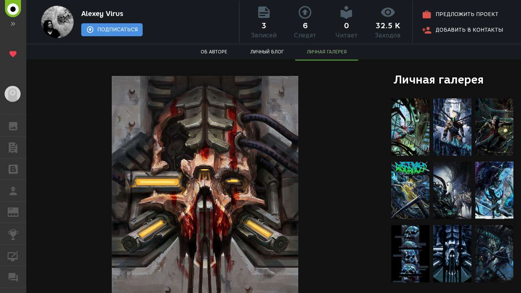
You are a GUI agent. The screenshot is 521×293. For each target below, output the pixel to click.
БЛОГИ (13, 169)
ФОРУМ (13, 277)
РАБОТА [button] (13, 190)
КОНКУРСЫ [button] (13, 234)
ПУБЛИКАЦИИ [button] (13, 147)
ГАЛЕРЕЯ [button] (13, 125)
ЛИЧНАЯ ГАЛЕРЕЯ (327, 52)
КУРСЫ (13, 255)
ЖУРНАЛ (17, 211)
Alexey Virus (102, 14)
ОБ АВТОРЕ (214, 52)
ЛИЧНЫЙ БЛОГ (267, 52)
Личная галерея (438, 79)
